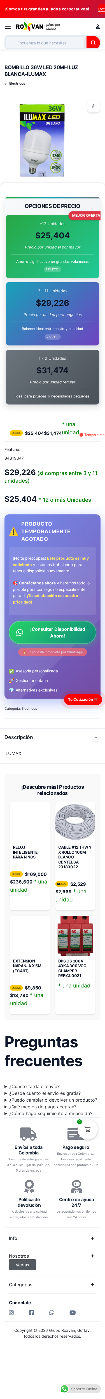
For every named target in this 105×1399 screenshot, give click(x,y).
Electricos (17, 83)
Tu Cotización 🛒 (83, 699)
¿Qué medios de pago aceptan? (42, 1106)
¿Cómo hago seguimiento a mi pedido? (50, 1113)
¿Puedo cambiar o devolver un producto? (53, 1100)
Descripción (18, 737)
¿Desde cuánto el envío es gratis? (45, 1093)
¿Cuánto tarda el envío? (34, 1086)
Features (12, 449)
